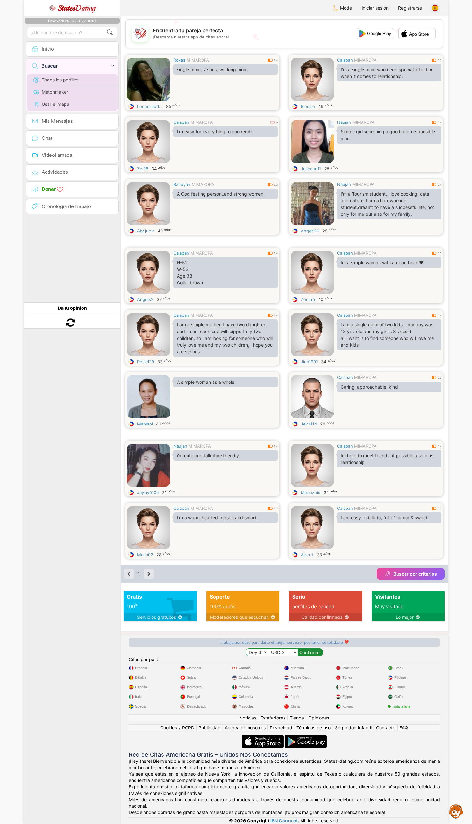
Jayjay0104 (148, 492)
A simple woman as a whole (205, 382)
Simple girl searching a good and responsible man (388, 135)
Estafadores (272, 717)
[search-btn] (109, 32)
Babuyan (181, 184)
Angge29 (310, 230)
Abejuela (145, 230)
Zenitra (308, 299)
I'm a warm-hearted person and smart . (218, 517)
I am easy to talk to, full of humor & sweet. (385, 517)
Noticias (247, 717)
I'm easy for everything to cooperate (215, 131)
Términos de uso (313, 727)
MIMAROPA (198, 60)
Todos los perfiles (60, 79)
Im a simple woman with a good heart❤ (382, 262)
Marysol (145, 423)
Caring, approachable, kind (369, 387)
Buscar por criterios (415, 573)
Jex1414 (309, 423)
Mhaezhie (310, 492)
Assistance (456, 811)
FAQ (403, 727)
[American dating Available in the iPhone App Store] (263, 737)
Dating (76, 8)
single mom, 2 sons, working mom (212, 69)
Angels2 (145, 299)
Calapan (345, 60)
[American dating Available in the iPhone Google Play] (306, 737)
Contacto (385, 727)
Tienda (297, 717)
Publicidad (209, 727)
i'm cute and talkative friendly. (208, 455)
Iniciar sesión (375, 8)
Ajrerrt (307, 554)
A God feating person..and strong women (220, 194)
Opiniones (318, 717)
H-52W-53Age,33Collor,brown (190, 272)
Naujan (344, 122)
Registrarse (410, 8)
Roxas (179, 60)
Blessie (308, 106)
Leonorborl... (150, 106)
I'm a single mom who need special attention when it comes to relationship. (387, 73)
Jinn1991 (309, 361)
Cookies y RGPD (177, 727)
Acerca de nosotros (245, 727)
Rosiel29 (145, 361)
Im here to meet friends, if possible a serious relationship (387, 459)
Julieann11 (311, 168)
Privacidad (281, 727)
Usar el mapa (55, 104)
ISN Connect (284, 820)
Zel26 (142, 168)
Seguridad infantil (353, 727)
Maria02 (145, 554)
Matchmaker (55, 92)
